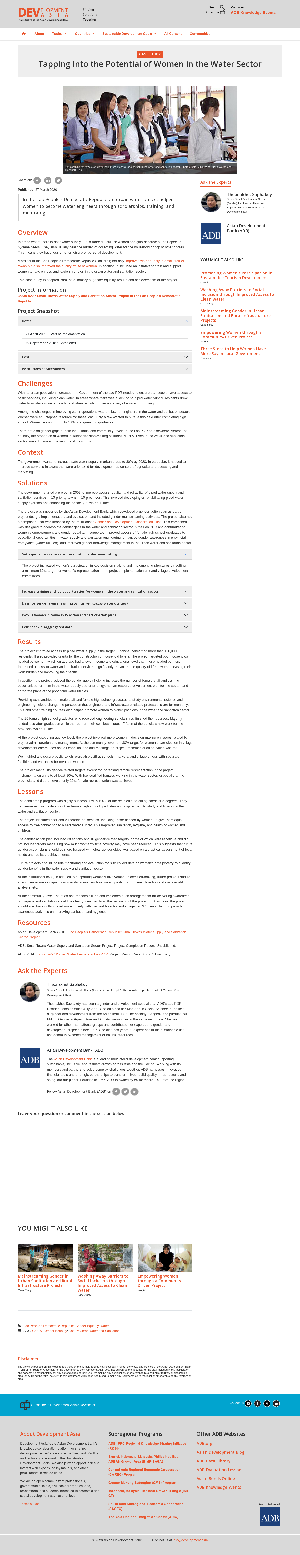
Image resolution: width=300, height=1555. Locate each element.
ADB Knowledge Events (253, 12)
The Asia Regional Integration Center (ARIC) (143, 1516)
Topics (57, 33)
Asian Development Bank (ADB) (76, 1050)
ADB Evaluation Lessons (220, 1469)
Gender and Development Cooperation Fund (128, 522)
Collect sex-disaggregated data (47, 627)
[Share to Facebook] (37, 180)
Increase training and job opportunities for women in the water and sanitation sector (90, 591)
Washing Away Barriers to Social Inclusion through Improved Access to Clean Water (103, 1283)
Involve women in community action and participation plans (69, 615)
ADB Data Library (213, 1461)
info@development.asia (190, 1539)
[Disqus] (105, 1168)
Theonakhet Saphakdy (67, 984)
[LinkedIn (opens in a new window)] (276, 1403)
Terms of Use (30, 1503)
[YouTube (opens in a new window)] (248, 1403)
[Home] (81, 14)
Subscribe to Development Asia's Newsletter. (63, 1405)
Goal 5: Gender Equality (49, 1331)
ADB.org (204, 1443)
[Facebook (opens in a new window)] (257, 1403)
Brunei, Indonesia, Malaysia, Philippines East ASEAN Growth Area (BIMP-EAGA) (143, 1459)
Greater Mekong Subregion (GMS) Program (142, 1482)
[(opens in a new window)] (116, 1091)
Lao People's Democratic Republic (48, 1326)
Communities (200, 33)
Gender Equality (87, 1326)
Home (24, 34)
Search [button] (214, 7)
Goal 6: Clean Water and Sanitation (94, 1331)
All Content (173, 33)
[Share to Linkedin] (47, 180)
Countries (82, 33)
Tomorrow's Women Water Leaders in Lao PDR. (72, 954)
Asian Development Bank (72, 1059)
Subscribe (212, 12)
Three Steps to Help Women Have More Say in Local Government (233, 351)
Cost (25, 357)
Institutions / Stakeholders (43, 369)
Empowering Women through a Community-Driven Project (160, 1280)
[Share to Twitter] (58, 180)
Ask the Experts (215, 182)
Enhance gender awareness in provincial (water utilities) (75, 603)
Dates (26, 321)
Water (104, 1326)
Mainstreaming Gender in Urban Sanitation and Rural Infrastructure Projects (45, 1280)
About (39, 33)
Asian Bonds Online (216, 1478)
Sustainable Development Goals (127, 33)
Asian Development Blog (220, 1452)
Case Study (150, 54)
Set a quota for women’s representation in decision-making (69, 554)
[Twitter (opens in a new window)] (266, 1403)
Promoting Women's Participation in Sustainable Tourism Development (236, 275)
